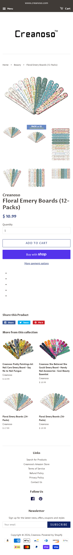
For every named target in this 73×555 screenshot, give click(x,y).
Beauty (17, 65)
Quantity (7, 224)
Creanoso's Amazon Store (36, 464)
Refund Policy (37, 473)
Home (5, 65)
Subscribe (59, 525)
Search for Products (36, 459)
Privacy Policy (36, 477)
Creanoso (36, 534)
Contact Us (36, 482)
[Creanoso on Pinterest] (40, 499)
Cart (67, 8)
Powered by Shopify (52, 534)
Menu (10, 8)
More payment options (36, 263)
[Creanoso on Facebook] (33, 499)
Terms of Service (36, 468)
